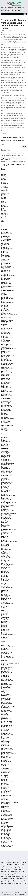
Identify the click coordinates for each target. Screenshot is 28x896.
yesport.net (4, 690)
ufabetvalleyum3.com (6, 841)
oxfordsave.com (5, 696)
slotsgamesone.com (6, 479)
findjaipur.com (4, 251)
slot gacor (3, 866)
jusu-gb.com (4, 648)
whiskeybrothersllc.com (7, 845)
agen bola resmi (5, 176)
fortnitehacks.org (5, 605)
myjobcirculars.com (6, 472)
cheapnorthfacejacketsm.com (8, 275)
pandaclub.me (4, 623)
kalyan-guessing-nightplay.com (8, 502)
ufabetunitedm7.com (6, 835)
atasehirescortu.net (6, 733)
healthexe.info (4, 576)
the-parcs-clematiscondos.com (8, 647)
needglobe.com (5, 798)
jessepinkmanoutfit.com (7, 680)
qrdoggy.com (4, 756)
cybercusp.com (5, 426)
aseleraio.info (4, 775)
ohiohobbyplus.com (6, 270)
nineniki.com (4, 487)
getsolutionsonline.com (7, 497)
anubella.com (4, 417)
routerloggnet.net (5, 476)
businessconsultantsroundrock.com (9, 424)
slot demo (3, 186)
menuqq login (4, 860)
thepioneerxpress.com (6, 455)
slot (5, 133)
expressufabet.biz (5, 452)
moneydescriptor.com (6, 711)
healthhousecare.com (6, 359)
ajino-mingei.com (5, 272)
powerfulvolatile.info (6, 598)
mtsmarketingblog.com (6, 565)
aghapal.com (4, 305)
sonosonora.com (5, 285)
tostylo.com (4, 691)
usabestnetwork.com (6, 679)
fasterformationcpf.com (6, 684)
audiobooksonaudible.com (7, 418)
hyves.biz (3, 615)
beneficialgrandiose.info (7, 592)
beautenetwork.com (6, 420)
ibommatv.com (4, 444)
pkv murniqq (19, 871)
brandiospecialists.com (6, 489)
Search (3, 144)
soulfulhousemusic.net (6, 815)
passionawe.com (5, 800)
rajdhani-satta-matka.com (7, 510)
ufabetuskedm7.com (6, 837)
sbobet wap (19, 880)
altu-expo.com (4, 306)
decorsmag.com (5, 462)
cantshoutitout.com (5, 451)
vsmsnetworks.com (6, 441)
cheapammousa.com (6, 313)
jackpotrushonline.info (6, 667)
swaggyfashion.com (6, 551)
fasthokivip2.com (5, 700)
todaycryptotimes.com (6, 395)
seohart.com (4, 407)
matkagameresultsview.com (8, 495)
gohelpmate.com (5, 509)
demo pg (3, 198)
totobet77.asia (4, 823)
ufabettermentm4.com (6, 829)
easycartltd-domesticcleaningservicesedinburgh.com (14, 430)
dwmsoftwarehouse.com (7, 343)
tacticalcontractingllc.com (7, 818)
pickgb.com (4, 760)
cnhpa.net (3, 765)
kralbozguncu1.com (6, 371)
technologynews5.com (6, 391)
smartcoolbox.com (5, 813)
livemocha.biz (4, 613)
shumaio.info (4, 601)
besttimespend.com (6, 786)
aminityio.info (4, 580)
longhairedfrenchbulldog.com (8, 706)
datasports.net (4, 732)
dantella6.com (4, 478)
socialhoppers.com (5, 520)
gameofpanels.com (6, 503)
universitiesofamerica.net (7, 464)
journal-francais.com (6, 560)
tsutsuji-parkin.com (5, 310)
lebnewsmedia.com (6, 283)
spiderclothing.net (5, 289)
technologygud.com (6, 757)
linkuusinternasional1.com (7, 286)
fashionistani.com (5, 349)
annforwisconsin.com (6, 250)
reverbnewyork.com (6, 258)
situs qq (3, 172)
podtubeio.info (4, 596)
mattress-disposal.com (6, 752)
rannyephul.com (5, 548)
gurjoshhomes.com (6, 277)
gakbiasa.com (4, 632)
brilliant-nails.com (5, 556)
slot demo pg (4, 189)
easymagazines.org (6, 790)
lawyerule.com (4, 563)
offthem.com (4, 443)
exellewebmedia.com (6, 672)
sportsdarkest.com (5, 715)
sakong (3, 178)
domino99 (3, 179)
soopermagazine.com (6, 401)
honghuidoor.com (5, 484)
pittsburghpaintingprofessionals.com (10, 802)
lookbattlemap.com (5, 687)
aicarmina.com (4, 247)
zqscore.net (4, 773)
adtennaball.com (5, 491)
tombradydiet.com (5, 278)
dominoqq (3, 210)
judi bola (8, 881)
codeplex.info (4, 294)
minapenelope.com (6, 266)
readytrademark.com (6, 403)
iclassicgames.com (6, 698)
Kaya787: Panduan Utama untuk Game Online (12, 153)
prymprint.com (4, 783)
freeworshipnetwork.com (7, 321)
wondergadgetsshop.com (7, 290)
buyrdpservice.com (5, 688)
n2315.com (4, 522)
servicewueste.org (5, 468)
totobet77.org (4, 825)
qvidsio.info (4, 599)
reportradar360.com (6, 549)
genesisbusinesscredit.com (7, 532)
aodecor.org (4, 607)
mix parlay (13, 881)
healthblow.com (5, 507)
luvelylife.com (4, 536)
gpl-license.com (5, 356)
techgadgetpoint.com (6, 740)
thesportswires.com (6, 718)
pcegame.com (4, 385)
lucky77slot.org (5, 745)
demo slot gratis (5, 187)
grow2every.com (5, 358)
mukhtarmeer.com (5, 378)
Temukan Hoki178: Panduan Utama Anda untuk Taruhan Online (12, 165)
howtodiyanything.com (6, 367)
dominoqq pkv (4, 206)
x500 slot (8, 866)
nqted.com (3, 380)
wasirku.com (4, 568)
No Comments (12, 30)
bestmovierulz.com (5, 262)
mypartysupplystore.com (7, 248)
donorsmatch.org (5, 609)
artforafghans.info (5, 574)
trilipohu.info (4, 637)
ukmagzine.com (5, 676)
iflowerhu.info (4, 633)
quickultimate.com (5, 806)
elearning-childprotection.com (8, 513)
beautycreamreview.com (7, 335)
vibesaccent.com (5, 240)
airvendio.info (4, 575)
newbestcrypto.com (6, 695)
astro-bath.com (4, 304)
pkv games (4, 218)
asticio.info (4, 776)
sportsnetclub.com (5, 694)
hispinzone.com (5, 480)
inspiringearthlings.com (7, 368)
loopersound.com (5, 264)
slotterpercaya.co (5, 811)
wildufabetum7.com (6, 846)
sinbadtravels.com (5, 675)
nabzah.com (4, 493)
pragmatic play (21, 866)
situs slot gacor (16, 867)
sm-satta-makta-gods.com (7, 398)
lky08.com (3, 526)
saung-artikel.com (5, 699)
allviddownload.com (6, 460)
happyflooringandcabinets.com (8, 753)
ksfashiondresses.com (6, 763)
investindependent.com (7, 370)
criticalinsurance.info (6, 499)
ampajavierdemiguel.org (7, 241)
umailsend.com (5, 682)
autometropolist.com (6, 333)
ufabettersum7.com (6, 830)
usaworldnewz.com (6, 232)
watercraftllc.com (5, 322)
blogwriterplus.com (5, 651)
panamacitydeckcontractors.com (9, 541)
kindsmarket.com (5, 534)
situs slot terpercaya (8, 869)
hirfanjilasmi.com (5, 791)
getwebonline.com (5, 524)
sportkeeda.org (5, 784)
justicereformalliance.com (7, 267)
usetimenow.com (5, 506)
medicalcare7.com (5, 490)
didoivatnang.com (5, 340)
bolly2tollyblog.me (5, 622)
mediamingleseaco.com (7, 564)
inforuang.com (4, 533)
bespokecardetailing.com (7, 298)
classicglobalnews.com (7, 425)
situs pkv (3, 202)
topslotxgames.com (6, 475)
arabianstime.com (5, 331)
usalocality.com (5, 235)
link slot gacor (4, 183)
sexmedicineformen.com (7, 808)
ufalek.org (3, 750)
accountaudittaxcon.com (7, 781)
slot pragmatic (9, 867)
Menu (3, 14)
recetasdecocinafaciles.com (8, 316)
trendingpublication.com (7, 826)
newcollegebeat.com (6, 256)
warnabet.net (4, 619)
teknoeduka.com (5, 393)
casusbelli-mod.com (6, 281)
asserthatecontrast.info (6, 587)
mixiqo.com (4, 796)
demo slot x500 (14, 866)
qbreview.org (4, 467)
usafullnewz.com (5, 229)
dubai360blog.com (5, 744)
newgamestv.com (5, 727)
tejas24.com (4, 569)
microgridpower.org (6, 795)
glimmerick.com (5, 254)
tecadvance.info (5, 579)
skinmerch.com (5, 259)
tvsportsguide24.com (6, 741)
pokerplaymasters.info (6, 655)
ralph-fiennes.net (5, 528)
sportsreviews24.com (6, 742)
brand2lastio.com (5, 517)
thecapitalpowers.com (6, 819)
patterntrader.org (5, 764)
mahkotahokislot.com (6, 748)
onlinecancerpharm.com (7, 749)
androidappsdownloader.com (8, 505)
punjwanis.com (5, 645)
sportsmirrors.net (5, 730)
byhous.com (4, 626)
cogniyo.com (4, 788)
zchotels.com (4, 389)
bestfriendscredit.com (6, 299)
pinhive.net (4, 618)
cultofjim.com (4, 252)
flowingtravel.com (5, 486)
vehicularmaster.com (6, 239)
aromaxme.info (4, 586)
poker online (4, 213)
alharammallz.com (5, 326)
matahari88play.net (6, 710)
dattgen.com (4, 339)
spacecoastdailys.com (6, 402)
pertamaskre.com (5, 661)
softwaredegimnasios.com (7, 399)
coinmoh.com (4, 336)
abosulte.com (4, 414)
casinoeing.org (4, 611)
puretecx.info (4, 578)
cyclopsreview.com (5, 337)
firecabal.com (4, 352)
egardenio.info (4, 777)
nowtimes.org (4, 610)
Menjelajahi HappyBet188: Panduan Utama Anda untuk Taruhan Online (13, 158)
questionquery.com (5, 553)
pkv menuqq (13, 871)
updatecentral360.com (6, 771)
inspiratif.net (4, 440)
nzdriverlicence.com (6, 382)
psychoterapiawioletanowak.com (9, 804)
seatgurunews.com (5, 291)
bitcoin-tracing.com (5, 421)
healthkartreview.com (6, 360)
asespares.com (5, 329)
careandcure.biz (5, 787)
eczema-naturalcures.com (7, 302)
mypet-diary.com (5, 538)
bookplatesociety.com (6, 282)
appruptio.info (4, 638)
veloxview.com (4, 842)
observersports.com (6, 702)
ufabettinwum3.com (6, 833)
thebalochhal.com (5, 237)
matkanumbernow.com (6, 471)
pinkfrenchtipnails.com (6, 726)
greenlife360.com (5, 449)
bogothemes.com (5, 271)
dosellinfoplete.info (5, 595)
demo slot (3, 175)
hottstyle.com (4, 366)
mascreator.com (5, 375)
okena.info (3, 295)
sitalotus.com (4, 767)
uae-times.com (4, 437)
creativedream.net (5, 521)
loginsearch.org (5, 606)
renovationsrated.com (6, 405)
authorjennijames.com (6, 308)
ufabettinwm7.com (5, 831)
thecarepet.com (5, 649)
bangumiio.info (4, 590)
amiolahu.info (4, 582)
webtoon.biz (4, 717)
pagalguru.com (5, 383)
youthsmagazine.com (6, 713)
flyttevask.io (4, 625)
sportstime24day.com (6, 722)
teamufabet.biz (4, 457)
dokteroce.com (4, 559)
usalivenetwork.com (6, 665)
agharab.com (4, 312)
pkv (2, 199)
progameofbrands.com (6, 466)
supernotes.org (5, 768)
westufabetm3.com (5, 844)
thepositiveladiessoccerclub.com (9, 314)
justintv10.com (4, 561)
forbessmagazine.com (6, 353)
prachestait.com (5, 572)
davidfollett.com (5, 255)
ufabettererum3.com (6, 827)
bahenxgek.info (5, 660)
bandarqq (3, 174)
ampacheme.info (5, 583)
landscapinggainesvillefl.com (8, 372)
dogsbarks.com (5, 341)
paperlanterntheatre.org (7, 320)
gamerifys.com (4, 439)
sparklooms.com (5, 817)
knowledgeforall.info (6, 516)
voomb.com (4, 738)
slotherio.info (4, 602)
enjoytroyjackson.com (6, 344)
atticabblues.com (5, 332)
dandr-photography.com (7, 557)
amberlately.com (5, 244)
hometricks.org (4, 792)
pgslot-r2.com (4, 386)
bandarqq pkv (12, 883)
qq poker (8, 874)
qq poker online (15, 860)
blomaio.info (4, 594)
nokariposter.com (5, 501)
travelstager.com (5, 545)
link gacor (3, 182)
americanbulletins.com (6, 328)
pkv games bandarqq (6, 208)
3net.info (3, 293)
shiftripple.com (4, 810)
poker (2, 221)
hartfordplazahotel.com (6, 628)
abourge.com (4, 324)
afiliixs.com (4, 325)
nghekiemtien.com (5, 567)
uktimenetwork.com (6, 231)
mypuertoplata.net (5, 453)
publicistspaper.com (6, 412)
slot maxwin (22, 864)
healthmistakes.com (6, 761)
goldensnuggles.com (6, 686)
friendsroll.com (4, 287)
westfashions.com (5, 542)
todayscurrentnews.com (7, 822)
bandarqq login (5, 193)
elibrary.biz (4, 301)
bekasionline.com (5, 447)
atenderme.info (5, 588)
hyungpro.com (4, 719)
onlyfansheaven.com (6, 525)
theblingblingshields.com (7, 725)
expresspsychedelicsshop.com (8, 348)
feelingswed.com (5, 351)
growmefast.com (5, 746)
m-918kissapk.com (5, 629)
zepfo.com (3, 390)
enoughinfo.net (5, 617)
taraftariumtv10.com (6, 552)
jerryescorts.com (5, 736)
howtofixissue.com (5, 456)
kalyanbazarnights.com (7, 482)
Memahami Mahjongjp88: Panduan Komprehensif (13, 161)
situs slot (22, 862)
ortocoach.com (4, 799)
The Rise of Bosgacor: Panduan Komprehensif (12, 155)
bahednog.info (4, 659)
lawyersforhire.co (5, 707)
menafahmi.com (5, 376)
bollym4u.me (4, 621)
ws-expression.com (6, 387)
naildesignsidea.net (6, 317)
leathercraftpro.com (6, 794)
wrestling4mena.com (6, 514)
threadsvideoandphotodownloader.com (10, 663)
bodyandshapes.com (6, 422)
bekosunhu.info (5, 591)
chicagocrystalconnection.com (8, 634)
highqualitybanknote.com (7, 363)
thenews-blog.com (5, 394)
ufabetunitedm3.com (6, 834)
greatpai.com (4, 318)
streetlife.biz (4, 614)
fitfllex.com (3, 530)
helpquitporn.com (5, 362)
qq (2, 220)
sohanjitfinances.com (6, 814)
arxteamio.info (4, 779)
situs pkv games (5, 203)
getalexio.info (4, 780)
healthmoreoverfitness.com (7, 474)
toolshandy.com (5, 544)
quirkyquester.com (5, 807)
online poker (17, 876)
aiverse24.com (4, 416)
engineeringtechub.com (7, 734)
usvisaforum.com (5, 260)
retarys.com (4, 683)
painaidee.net (4, 714)
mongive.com (4, 494)
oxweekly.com (4, 540)
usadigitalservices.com (6, 518)
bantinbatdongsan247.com (7, 657)
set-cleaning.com (5, 409)
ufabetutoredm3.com (6, 838)
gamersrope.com (5, 671)
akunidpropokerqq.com (6, 297)
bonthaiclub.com (5, 279)
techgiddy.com (4, 664)
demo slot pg (4, 190)
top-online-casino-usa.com (7, 483)
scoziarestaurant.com (6, 406)
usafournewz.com (5, 236)
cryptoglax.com (5, 268)
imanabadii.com (5, 636)
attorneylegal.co (5, 737)
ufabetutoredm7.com (6, 840)
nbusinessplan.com (6, 448)
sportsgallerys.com (5, 729)
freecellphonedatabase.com (8, 669)
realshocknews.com (6, 759)
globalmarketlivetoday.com (7, 355)
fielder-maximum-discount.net (8, 529)
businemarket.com (5, 709)
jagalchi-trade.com (5, 263)
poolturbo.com (4, 571)
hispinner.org (4, 498)
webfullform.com (5, 459)
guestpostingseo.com (6, 652)
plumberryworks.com (6, 803)
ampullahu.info (4, 584)
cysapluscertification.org (7, 603)
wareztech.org (4, 678)
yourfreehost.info (5, 274)
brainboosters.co (5, 243)
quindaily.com (4, 413)
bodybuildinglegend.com (7, 555)
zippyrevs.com (4, 470)
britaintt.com (4, 428)
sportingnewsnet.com (6, 721)
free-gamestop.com (6, 673)
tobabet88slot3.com (6, 821)
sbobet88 (3, 194)
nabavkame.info (5, 630)
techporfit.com (4, 445)
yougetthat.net (4, 692)
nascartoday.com (5, 379)
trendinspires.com (5, 547)
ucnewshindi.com (5, 668)
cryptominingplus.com (6, 703)
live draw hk (4, 195)
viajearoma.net (4, 309)
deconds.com (4, 429)
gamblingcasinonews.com (7, 463)
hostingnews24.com (6, 364)
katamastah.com (5, 772)
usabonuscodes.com (6, 397)
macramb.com (4, 537)
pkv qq (3, 205)
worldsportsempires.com (7, 769)
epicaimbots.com (5, 345)
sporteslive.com (5, 723)
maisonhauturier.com (6, 374)
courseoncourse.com (6, 656)
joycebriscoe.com (5, 245)
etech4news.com (5, 347)
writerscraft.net (4, 511)
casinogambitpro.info (6, 653)
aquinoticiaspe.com (6, 705)
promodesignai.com (6, 410)
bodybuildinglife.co (5, 754)
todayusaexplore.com (6, 233)
